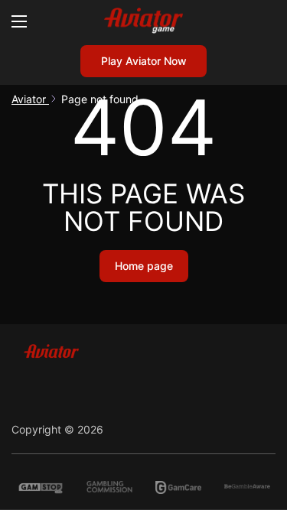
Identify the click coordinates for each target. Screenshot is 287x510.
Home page (144, 265)
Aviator (30, 99)
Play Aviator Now (144, 60)
